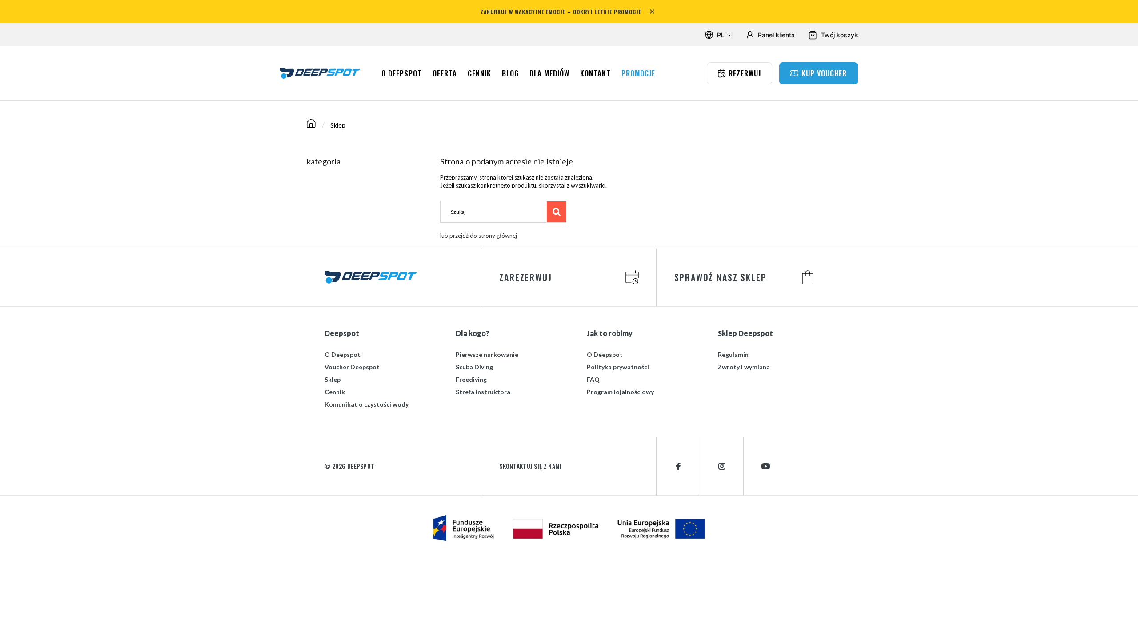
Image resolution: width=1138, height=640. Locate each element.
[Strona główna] (311, 125)
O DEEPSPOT (401, 73)
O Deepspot (343, 354)
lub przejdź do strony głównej (478, 235)
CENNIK (479, 73)
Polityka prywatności (618, 367)
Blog (510, 73)
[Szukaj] (556, 211)
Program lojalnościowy (620, 392)
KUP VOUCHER (824, 73)
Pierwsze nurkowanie (487, 354)
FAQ (593, 379)
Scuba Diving (474, 367)
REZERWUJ (745, 73)
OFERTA (445, 73)
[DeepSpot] (320, 73)
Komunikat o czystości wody (367, 404)
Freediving (471, 379)
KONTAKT (595, 73)
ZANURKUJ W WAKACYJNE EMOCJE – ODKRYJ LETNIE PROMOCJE (561, 12)
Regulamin (733, 354)
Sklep (333, 379)
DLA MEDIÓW (549, 73)
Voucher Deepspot (352, 367)
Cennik (335, 392)
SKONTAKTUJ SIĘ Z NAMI (530, 466)
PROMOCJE (638, 73)
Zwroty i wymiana (744, 367)
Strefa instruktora (483, 392)
